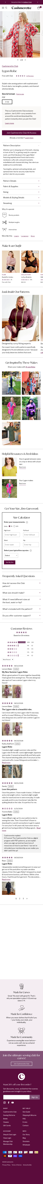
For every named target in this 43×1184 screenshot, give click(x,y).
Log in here (29, 138)
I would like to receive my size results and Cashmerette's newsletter (20, 119)
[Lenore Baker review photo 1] (7, 691)
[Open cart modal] (38, 8)
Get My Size (9, 562)
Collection (26, 274)
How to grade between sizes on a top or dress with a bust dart (30, 461)
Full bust (26, 530)
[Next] (38, 2)
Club (4, 274)
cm (17, 526)
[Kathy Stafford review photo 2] (17, 771)
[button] (12, 642)
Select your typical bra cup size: (16, 550)
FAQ (24, 1119)
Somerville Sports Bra (9, 973)
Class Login (7, 1138)
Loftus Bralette (26, 277)
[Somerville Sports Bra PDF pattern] (21, 944)
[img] (7, 666)
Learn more (9, 123)
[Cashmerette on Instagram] (4, 1102)
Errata (25, 1122)
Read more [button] (6, 762)
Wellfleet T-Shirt (27, 2)
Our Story (26, 1134)
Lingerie (16, 236)
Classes (6, 1122)
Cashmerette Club (10, 66)
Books (5, 1119)
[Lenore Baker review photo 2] (17, 691)
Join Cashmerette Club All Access (21, 133)
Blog (24, 1138)
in (11, 526)
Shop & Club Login (9, 1134)
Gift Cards (7, 1125)
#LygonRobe (30, 367)
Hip (24, 540)
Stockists (26, 1141)
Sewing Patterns (9, 1115)
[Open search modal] (6, 8)
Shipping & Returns (29, 1115)
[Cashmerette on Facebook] (8, 1102)
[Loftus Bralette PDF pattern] (30, 262)
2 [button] (19, 898)
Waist (6, 540)
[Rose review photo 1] (8, 888)
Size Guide (26, 1112)
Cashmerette (9, 1162)
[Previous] (5, 2)
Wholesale (26, 1145)
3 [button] (23, 898)
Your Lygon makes (26, 480)
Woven (33, 236)
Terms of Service (17, 1165)
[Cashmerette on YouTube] (12, 1102)
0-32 (7, 102)
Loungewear (24, 236)
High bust (7, 530)
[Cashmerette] (21, 8)
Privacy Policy (6, 1165)
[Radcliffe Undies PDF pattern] (11, 262)
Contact (26, 1125)
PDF (3, 97)
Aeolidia (29, 1165)
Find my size (20, 94)
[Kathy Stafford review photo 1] (7, 771)
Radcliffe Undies (7, 277)
